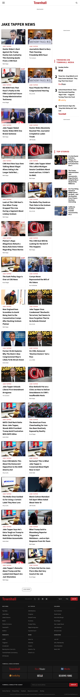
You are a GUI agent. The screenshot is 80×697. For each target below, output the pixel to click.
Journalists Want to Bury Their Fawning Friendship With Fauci (40, 52)
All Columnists (57, 631)
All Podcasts (5, 656)
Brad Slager (6, 102)
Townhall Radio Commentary (10, 652)
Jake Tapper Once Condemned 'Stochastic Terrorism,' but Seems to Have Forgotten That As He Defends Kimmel (39, 315)
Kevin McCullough (59, 617)
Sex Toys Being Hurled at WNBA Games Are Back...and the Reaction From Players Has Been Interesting (73, 195)
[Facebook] (42, 599)
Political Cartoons (7, 624)
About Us (30, 639)
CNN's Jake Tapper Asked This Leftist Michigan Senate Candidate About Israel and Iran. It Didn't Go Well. (40, 169)
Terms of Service (6, 691)
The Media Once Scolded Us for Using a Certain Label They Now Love (13, 499)
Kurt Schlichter (33, 285)
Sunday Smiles (63, 67)
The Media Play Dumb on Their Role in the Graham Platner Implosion (39, 205)
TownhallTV (5, 627)
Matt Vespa (5, 64)
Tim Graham (32, 58)
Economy (30, 621)
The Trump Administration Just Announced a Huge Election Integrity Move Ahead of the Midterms (73, 177)
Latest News (5, 614)
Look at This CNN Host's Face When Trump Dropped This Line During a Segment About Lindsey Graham (13, 208)
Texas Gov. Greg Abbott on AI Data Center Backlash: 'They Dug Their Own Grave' (68, 78)
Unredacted (5, 646)
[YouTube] (46, 599)
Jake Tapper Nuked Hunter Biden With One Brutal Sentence (12, 131)
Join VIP (74, 599)
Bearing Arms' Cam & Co (8, 649)
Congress (30, 614)
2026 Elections (32, 611)
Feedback (23, 691)
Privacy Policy (15, 691)
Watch (4, 621)
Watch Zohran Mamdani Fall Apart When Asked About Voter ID (39, 499)
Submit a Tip (31, 649)
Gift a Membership (59, 643)
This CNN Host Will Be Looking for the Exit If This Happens (38, 244)
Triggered (4, 643)
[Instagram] (38, 599)
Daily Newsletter (58, 646)
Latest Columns (6, 617)
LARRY (4, 639)
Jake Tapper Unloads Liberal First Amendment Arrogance (13, 389)
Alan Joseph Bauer (59, 624)
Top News (4, 611)
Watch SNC (57, 649)
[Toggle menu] (3, 3)
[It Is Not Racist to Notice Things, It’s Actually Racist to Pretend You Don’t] (61, 160)
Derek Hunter (57, 614)
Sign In (60, 599)
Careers (30, 646)
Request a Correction (33, 691)
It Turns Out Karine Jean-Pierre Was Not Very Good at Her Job (40, 571)
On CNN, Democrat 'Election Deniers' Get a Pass (39, 354)
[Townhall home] (9, 599)
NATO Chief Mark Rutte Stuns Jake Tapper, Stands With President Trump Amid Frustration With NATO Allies (13, 428)
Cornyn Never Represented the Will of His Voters (39, 279)
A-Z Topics (31, 606)
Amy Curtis (32, 94)
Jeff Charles (32, 140)
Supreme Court (32, 631)
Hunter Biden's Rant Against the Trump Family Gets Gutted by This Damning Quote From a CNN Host (12, 55)
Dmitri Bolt (5, 363)
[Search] (76, 3)
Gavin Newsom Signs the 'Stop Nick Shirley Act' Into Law (67, 108)
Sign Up (73, 685)
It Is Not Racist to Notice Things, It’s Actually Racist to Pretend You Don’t (73, 160)
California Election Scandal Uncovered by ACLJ (73, 211)
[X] (34, 599)
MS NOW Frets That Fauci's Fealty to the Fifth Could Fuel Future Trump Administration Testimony (12, 93)
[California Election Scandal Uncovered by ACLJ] (61, 211)
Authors (4, 631)
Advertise (30, 643)
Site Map (42, 691)
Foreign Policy (32, 624)
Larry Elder (32, 360)
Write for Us (31, 652)
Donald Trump (32, 617)
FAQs (67, 599)
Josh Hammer (58, 627)
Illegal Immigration (33, 627)
